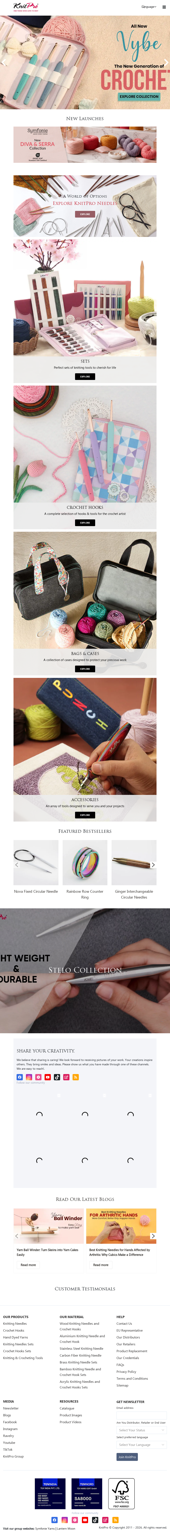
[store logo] (25, 7)
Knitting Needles (15, 1323)
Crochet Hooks (13, 1330)
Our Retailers (126, 1344)
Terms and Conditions (132, 1378)
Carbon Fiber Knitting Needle (80, 1355)
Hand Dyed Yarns (15, 1337)
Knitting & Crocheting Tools (23, 1358)
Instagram (10, 1429)
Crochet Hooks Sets (17, 1351)
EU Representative (130, 1330)
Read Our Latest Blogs (85, 1199)
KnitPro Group (13, 1456)
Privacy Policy (126, 1371)
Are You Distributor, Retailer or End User (141, 1422)
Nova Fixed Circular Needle (36, 891)
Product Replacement (132, 1351)
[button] (3, 62)
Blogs (7, 1415)
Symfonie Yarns (45, 1528)
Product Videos (70, 1422)
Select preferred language (132, 1437)
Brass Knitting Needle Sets (78, 1362)
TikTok (7, 1449)
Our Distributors (128, 1337)
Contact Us (124, 1323)
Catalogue (67, 1408)
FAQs (120, 1364)
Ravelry (8, 1435)
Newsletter (11, 1408)
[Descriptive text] (28, 1265)
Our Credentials (128, 1358)
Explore (85, 214)
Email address (125, 1407)
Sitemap (122, 1385)
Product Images (71, 1415)
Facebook (10, 1422)
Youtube (9, 1442)
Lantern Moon (66, 1528)
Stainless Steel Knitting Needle (81, 1348)
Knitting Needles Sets (18, 1344)
